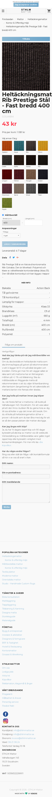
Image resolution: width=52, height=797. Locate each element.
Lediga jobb (7, 672)
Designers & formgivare (13, 639)
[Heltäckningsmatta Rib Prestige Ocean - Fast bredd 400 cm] (43, 174)
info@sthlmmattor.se (24, 730)
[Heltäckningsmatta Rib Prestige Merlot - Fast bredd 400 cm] (19, 174)
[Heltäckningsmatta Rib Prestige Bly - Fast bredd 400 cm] (31, 146)
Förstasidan (7, 19)
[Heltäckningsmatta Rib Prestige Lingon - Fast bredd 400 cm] (7, 174)
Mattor (20, 19)
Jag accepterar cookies (26, 5)
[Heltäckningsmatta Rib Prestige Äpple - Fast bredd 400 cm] (7, 203)
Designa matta (9, 612)
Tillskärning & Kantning (13, 608)
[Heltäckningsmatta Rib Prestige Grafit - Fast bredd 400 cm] (7, 160)
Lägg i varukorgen (15, 244)
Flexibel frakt (8, 706)
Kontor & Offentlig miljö (17, 23)
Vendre (34, 793)
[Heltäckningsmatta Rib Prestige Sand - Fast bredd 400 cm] (19, 189)
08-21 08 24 (14, 742)
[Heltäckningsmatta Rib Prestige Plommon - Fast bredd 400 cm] (7, 189)
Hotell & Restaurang (12, 646)
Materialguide (8, 620)
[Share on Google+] (18, 257)
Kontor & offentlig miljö (16, 560)
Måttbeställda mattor (12, 564)
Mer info (26, 283)
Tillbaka (26, 39)
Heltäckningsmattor (37, 19)
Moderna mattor (10, 576)
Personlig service (10, 702)
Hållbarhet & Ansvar (11, 698)
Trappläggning (9, 605)
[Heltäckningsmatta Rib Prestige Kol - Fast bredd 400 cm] (43, 160)
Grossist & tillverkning (12, 654)
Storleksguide (8, 616)
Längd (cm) (29, 218)
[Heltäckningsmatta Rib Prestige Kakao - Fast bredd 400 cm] (31, 160)
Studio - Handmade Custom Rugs (18, 583)
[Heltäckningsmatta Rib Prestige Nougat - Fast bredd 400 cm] (31, 174)
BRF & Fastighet (10, 643)
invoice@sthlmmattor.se (24, 738)
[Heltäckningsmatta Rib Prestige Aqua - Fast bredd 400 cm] (19, 146)
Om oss (6, 668)
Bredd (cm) (7, 218)
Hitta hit (6, 675)
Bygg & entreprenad (12, 631)
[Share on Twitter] (14, 257)
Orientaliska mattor (11, 579)
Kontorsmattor (9, 650)
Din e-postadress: (11, 472)
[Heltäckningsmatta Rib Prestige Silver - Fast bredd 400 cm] (31, 189)
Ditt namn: (7, 463)
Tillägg (5, 232)
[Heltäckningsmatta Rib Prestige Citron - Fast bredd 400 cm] (43, 146)
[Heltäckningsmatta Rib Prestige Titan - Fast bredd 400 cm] (43, 189)
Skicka (6, 507)
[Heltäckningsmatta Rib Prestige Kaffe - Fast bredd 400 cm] (19, 160)
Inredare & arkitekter (12, 635)
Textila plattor (8, 572)
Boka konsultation (11, 597)
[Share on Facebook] (10, 257)
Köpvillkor (6, 679)
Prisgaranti (7, 694)
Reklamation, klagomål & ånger (17, 683)
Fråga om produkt (13, 345)
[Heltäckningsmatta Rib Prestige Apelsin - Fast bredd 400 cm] (7, 146)
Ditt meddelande (11, 482)
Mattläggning (8, 601)
